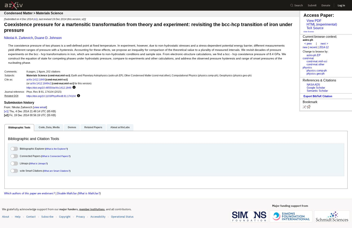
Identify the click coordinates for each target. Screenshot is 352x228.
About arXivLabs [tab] (120, 127)
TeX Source (315, 28)
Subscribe (47, 216)
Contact (31, 216)
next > (324, 43)
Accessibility (97, 216)
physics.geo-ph (315, 73)
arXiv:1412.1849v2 (40, 83)
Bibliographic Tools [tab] (19, 127)
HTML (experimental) (322, 24)
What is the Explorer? (56, 149)
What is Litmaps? (38, 163)
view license (309, 32)
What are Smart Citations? (57, 171)
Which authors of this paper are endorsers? (29, 193)
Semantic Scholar (317, 90)
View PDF (314, 20)
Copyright (64, 216)
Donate (325, 5)
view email (40, 107)
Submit (312, 5)
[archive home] (14, 5)
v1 (35, 19)
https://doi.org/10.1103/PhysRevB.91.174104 (51, 96)
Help (18, 216)
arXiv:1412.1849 (35, 79)
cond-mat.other (315, 64)
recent (313, 47)
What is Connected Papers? (56, 156)
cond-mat (308, 58)
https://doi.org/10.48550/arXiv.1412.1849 (48, 87)
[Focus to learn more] (73, 87)
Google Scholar (316, 87)
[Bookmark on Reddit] (308, 107)
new (305, 47)
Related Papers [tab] (93, 127)
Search (298, 5)
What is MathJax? (89, 193)
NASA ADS (313, 84)
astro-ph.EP (314, 55)
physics (307, 67)
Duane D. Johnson (48, 38)
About (5, 216)
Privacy (80, 216)
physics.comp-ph (317, 70)
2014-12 (324, 47)
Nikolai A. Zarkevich (18, 38)
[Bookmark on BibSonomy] (305, 107)
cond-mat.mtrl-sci (317, 61)
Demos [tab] (72, 127)
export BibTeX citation (318, 96)
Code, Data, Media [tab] (49, 127)
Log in (341, 5)
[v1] (6, 111)
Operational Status (122, 216)
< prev (308, 43)
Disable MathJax (67, 193)
